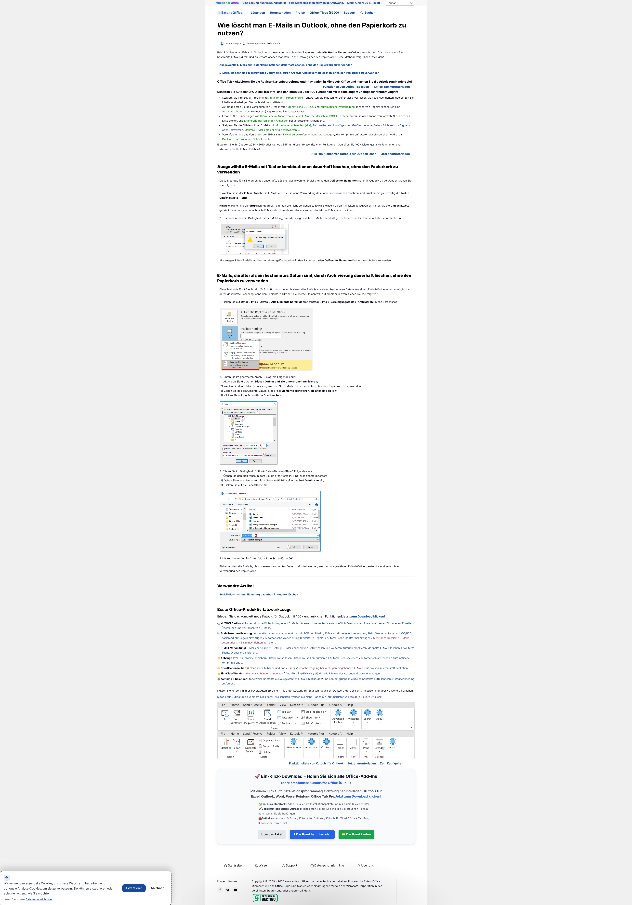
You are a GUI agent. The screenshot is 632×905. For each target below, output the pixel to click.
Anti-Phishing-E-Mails (299, 673)
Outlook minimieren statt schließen (386, 668)
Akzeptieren (134, 888)
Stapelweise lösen (280, 658)
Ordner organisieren (243, 652)
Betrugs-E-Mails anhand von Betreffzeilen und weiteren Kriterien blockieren (320, 648)
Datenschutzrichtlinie (329, 851)
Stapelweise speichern (253, 658)
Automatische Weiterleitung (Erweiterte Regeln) (294, 638)
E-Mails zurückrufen (259, 648)
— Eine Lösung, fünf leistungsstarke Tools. (279, 3)
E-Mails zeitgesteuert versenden (345, 633)
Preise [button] (300, 12)
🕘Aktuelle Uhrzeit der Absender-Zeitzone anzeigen (347, 673)
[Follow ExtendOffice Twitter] (228, 876)
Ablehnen (157, 888)
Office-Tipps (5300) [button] (324, 12)
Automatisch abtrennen (375, 658)
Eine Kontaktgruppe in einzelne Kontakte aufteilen (354, 679)
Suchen (369, 12)
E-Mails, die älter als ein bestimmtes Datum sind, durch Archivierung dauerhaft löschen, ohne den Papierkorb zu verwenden (299, 72)
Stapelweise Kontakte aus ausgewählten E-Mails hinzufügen (285, 679)
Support (349, 12)
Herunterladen (280, 12)
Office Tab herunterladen (392, 86)
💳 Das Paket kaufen (356, 820)
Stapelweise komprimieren (310, 658)
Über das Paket (271, 820)
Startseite (235, 851)
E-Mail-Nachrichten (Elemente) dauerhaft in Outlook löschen (258, 594)
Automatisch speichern (344, 658)
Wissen (264, 851)
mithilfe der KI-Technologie (286, 97)
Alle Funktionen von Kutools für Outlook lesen (343, 154)
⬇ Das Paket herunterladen (312, 820)
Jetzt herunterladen (395, 154)
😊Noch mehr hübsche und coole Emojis (271, 668)
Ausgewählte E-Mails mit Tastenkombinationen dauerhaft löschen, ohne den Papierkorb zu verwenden (285, 64)
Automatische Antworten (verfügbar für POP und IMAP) (288, 633)
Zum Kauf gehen (391, 749)
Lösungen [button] (258, 12)
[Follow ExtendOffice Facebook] (220, 876)
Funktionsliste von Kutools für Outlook (316, 749)
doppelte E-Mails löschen (384, 648)
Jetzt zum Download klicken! (363, 616)
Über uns (367, 851)
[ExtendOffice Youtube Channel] (235, 876)
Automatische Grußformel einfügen (348, 638)
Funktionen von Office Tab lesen (346, 86)
